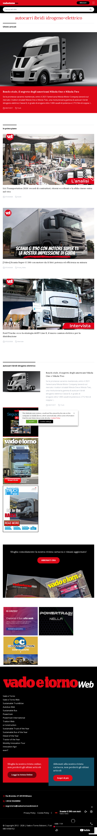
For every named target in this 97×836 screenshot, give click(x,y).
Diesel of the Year (11, 736)
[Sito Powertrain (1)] (56, 621)
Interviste (20, 342)
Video (24, 268)
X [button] (74, 413)
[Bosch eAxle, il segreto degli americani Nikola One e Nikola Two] (48, 59)
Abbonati (83, 3)
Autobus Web (9, 707)
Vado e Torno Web (11, 699)
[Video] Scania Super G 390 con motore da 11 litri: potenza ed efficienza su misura (45, 262)
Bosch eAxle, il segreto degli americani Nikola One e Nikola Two (41, 91)
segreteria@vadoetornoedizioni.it (21, 806)
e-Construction (9, 725)
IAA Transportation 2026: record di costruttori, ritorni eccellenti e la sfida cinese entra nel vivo (47, 190)
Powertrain (8, 714)
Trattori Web (8, 721)
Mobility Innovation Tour (14, 743)
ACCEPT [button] (31, 421)
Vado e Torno (9, 696)
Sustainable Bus (10, 710)
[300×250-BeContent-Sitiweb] (20, 621)
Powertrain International (14, 718)
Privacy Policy (29, 813)
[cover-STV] (48, 509)
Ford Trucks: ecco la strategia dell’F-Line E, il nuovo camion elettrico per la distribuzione (42, 335)
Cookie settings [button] (45, 421)
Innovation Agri (10, 746)
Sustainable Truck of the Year (16, 728)
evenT (5, 750)
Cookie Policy (43, 813)
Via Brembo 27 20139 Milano (18, 796)
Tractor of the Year (11, 739)
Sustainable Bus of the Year (15, 732)
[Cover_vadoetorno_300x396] (48, 461)
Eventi (19, 197)
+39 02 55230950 (12, 801)
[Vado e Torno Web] (10, 3)
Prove (19, 268)
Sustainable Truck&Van (13, 703)
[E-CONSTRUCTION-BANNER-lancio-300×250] (20, 651)
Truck (19, 108)
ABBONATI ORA (48, 560)
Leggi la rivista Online (22, 774)
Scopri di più (63, 778)
